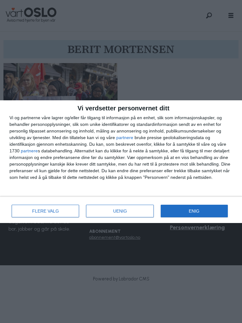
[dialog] (121, 161)
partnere (124, 137)
